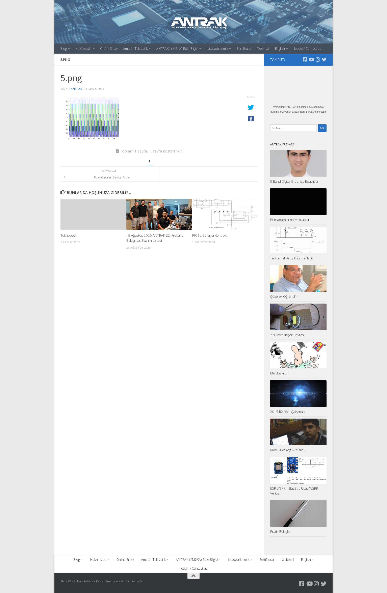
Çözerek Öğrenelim (284, 296)
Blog (63, 48)
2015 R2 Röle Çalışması (287, 411)
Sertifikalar (244, 48)
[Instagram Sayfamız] (317, 59)
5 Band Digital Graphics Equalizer (294, 181)
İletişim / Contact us (307, 48)
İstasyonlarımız (217, 48)
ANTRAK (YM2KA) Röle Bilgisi (177, 48)
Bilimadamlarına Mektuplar (289, 219)
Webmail (263, 48)
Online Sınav (109, 48)
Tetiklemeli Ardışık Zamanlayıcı (292, 258)
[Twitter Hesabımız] (324, 59)
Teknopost (68, 235)
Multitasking (278, 373)
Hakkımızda (83, 48)
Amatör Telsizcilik (135, 48)
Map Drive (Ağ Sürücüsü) (288, 450)
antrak (76, 89)
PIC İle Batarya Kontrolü (209, 235)
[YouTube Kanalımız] (311, 59)
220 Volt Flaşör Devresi (287, 335)
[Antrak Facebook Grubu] (304, 59)
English (280, 48)
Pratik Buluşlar (280, 531)
